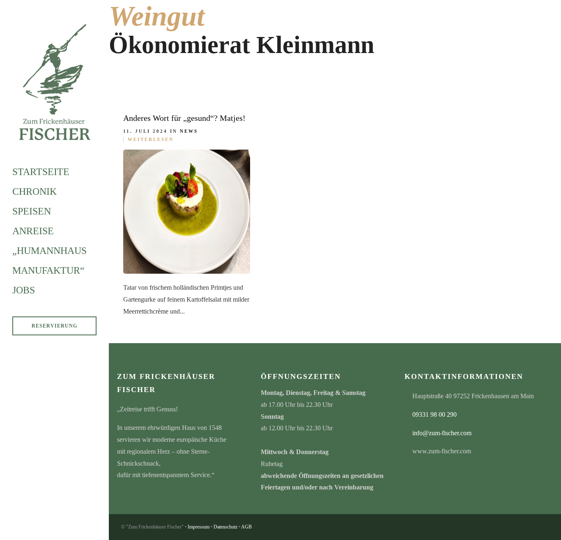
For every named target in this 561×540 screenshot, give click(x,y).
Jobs (23, 290)
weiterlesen (151, 139)
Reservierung (54, 326)
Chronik (34, 191)
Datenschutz (225, 527)
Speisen (31, 211)
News (189, 131)
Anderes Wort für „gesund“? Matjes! (184, 117)
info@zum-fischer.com (441, 432)
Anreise (33, 231)
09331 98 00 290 (434, 414)
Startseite (40, 171)
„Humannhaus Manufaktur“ (49, 260)
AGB (246, 527)
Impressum (198, 527)
